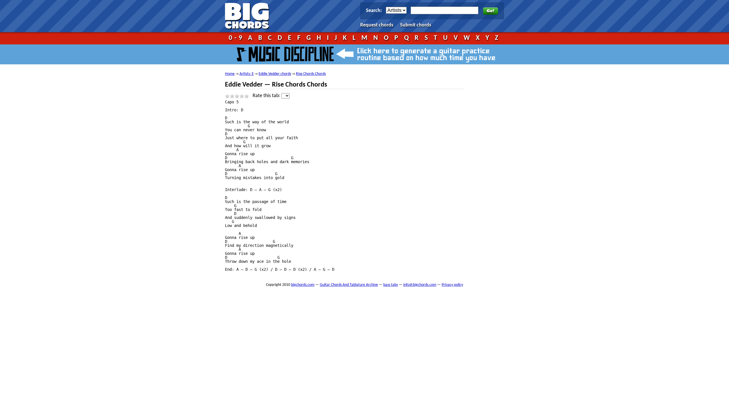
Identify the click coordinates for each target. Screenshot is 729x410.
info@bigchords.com (419, 285)
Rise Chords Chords (311, 74)
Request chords (376, 25)
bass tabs (390, 285)
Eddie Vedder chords (275, 74)
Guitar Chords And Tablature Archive (349, 285)
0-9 (236, 38)
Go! (490, 11)
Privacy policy (452, 285)
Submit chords (415, 25)
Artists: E (246, 74)
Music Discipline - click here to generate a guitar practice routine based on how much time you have (364, 54)
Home (230, 74)
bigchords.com (249, 16)
